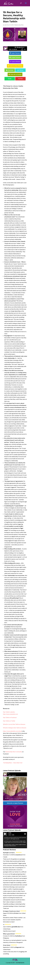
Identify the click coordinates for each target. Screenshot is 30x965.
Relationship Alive (19, 25)
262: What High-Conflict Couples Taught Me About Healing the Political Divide (15, 845)
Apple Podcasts (16, 53)
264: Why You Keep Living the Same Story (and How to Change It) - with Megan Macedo (15, 838)
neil (5, 25)
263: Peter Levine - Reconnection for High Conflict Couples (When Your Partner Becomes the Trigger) (15, 841)
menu (25, 834)
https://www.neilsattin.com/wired (12, 731)
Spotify (9, 78)
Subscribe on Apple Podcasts (15, 803)
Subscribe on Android (15, 74)
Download (10, 70)
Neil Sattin (21, 962)
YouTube (20, 78)
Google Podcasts (15, 57)
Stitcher (21, 70)
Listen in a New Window (16, 66)
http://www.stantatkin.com (10, 714)
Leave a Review (16, 61)
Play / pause (5, 834)
